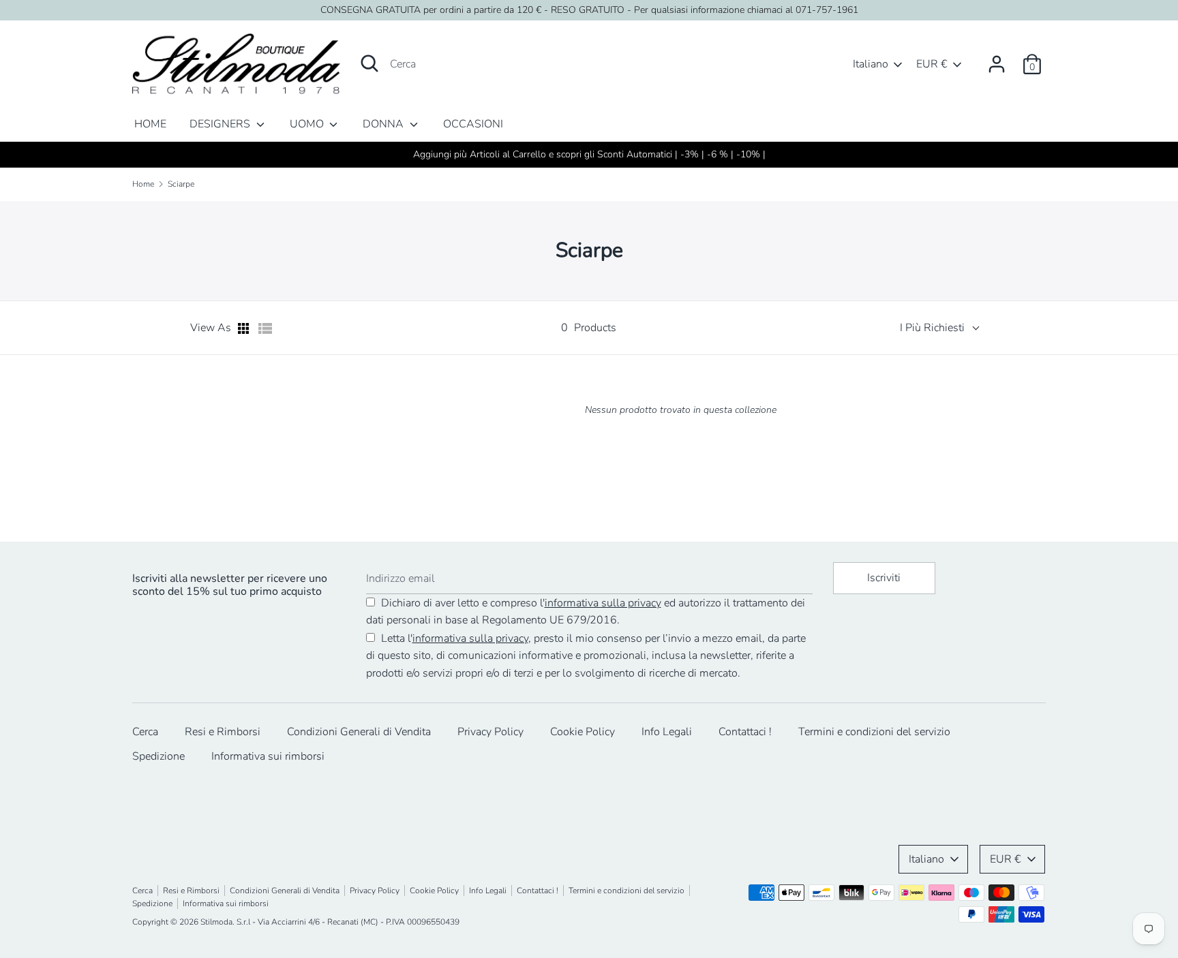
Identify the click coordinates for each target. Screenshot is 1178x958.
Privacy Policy (490, 731)
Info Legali (666, 731)
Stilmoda (216, 921)
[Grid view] (245, 328)
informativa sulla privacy (603, 603)
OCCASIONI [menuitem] (473, 124)
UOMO (308, 124)
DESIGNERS (221, 124)
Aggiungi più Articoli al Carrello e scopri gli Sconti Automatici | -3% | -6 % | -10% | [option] (589, 154)
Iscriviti (884, 577)
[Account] (996, 58)
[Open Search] (369, 63)
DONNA (384, 124)
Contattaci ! (745, 731)
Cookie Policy (582, 731)
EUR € (932, 64)
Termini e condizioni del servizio (874, 731)
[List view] (265, 328)
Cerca (145, 731)
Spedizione (158, 756)
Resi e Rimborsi (222, 731)
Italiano (870, 64)
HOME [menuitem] (150, 124)
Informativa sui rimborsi (267, 756)
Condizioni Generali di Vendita (359, 731)
